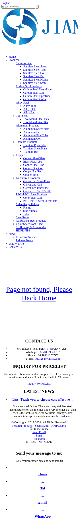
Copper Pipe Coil (33, 168)
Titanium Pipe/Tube (34, 145)
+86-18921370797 (49, 352)
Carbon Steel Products (29, 86)
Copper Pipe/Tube (33, 164)
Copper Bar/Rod (32, 171)
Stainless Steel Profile (35, 79)
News (12, 233)
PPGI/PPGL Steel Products (31, 194)
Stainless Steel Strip (34, 82)
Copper (20, 155)
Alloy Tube (29, 105)
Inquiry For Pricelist (39, 383)
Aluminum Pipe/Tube (35, 135)
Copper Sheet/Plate (34, 158)
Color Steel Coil (32, 197)
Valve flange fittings (27, 204)
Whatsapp (39, 438)
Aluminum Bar (31, 132)
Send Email (39, 432)
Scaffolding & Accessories (31, 227)
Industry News (24, 240)
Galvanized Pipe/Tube (36, 187)
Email (39, 435)
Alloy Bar (29, 112)
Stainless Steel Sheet (35, 66)
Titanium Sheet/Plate (35, 148)
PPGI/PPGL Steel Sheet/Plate (40, 200)
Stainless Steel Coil (34, 73)
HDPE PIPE (23, 230)
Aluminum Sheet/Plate (36, 128)
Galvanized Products (28, 178)
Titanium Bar (30, 151)
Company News (25, 237)
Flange (27, 207)
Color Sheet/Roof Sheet (29, 223)
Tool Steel (22, 115)
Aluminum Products (27, 125)
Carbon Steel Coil (33, 92)
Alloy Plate (29, 109)
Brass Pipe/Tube (32, 161)
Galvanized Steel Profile (37, 191)
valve (26, 214)
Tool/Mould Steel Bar (35, 122)
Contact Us (15, 246)
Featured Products (22, 425)
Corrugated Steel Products (31, 220)
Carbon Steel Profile (34, 99)
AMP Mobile (58, 425)
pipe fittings (30, 210)
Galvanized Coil (32, 184)
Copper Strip (30, 174)
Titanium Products (26, 141)
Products (14, 59)
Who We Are (16, 243)
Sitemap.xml (42, 425)
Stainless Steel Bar (33, 76)
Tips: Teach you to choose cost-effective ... (42, 399)
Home (12, 56)
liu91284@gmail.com (47, 358)
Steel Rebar (22, 217)
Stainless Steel (24, 63)
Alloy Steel (22, 102)
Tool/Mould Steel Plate (36, 118)
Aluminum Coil (32, 138)
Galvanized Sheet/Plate (36, 181)
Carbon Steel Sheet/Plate (37, 89)
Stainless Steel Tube (34, 69)
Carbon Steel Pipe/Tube (36, 96)
